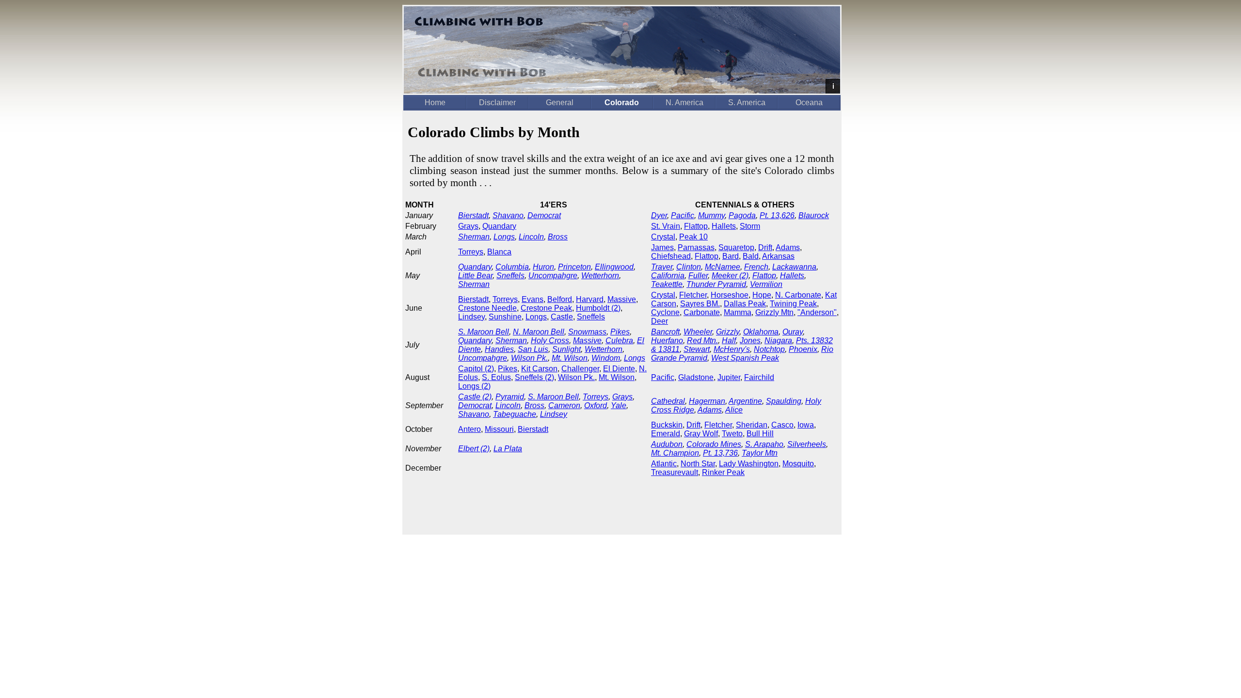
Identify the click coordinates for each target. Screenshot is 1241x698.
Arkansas (778, 256)
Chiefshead (671, 256)
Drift (765, 247)
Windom (605, 358)
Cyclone (665, 312)
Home (435, 102)
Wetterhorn (600, 275)
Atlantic (664, 464)
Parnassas (696, 247)
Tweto (732, 433)
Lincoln (531, 237)
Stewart (697, 349)
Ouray (792, 332)
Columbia (512, 267)
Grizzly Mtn (774, 312)
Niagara (778, 340)
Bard (730, 256)
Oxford (595, 405)
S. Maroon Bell (483, 332)
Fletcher (693, 295)
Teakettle (667, 284)
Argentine (745, 401)
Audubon (667, 444)
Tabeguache (514, 414)
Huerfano (667, 340)
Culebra (619, 340)
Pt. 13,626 (777, 215)
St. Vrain (665, 226)
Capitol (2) (476, 369)
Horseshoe (729, 295)
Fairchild (759, 377)
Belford (559, 299)
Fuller (698, 275)
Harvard (590, 299)
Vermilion (766, 284)
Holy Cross (550, 340)
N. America (684, 102)
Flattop (696, 226)
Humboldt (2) (598, 308)
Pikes (620, 332)
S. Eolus (496, 377)
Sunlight (566, 349)
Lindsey (471, 317)
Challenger (580, 369)
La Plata (507, 448)
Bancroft (665, 332)
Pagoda (742, 215)
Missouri (499, 429)
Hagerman (707, 401)
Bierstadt (473, 215)
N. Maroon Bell (538, 332)
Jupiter (728, 377)
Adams (788, 247)
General (559, 102)
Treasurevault (674, 472)
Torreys (470, 252)
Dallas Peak (745, 304)
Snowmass (587, 332)
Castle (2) (475, 397)
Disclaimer (497, 102)
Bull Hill (760, 433)
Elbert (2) (474, 448)
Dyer (659, 215)
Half (729, 340)
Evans (532, 299)
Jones (750, 340)
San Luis (533, 349)
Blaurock (813, 215)
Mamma (737, 312)
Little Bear (475, 275)
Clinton (688, 267)
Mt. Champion (675, 453)
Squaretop (736, 247)
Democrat (544, 215)
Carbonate (702, 312)
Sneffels (510, 275)
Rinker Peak (723, 472)
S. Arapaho (764, 444)
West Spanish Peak (745, 358)
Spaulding (783, 401)
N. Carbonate (798, 295)
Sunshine (505, 317)
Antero (469, 429)
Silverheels (806, 444)
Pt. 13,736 (720, 453)
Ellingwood (614, 267)
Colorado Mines (713, 444)
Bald (751, 256)
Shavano (508, 215)
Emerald (665, 433)
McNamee (722, 267)
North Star (698, 464)
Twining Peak (793, 304)
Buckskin (667, 425)
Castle (562, 317)
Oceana (809, 102)
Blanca (499, 252)
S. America (746, 102)
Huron (543, 267)
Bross (558, 237)
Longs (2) (474, 386)
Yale (618, 405)
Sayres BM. (700, 304)
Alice (734, 410)
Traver (661, 267)
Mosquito (798, 464)
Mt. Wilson (570, 358)
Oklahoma (761, 332)
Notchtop (769, 349)
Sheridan (751, 425)
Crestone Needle (487, 308)
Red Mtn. (702, 340)
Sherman (474, 237)
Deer (659, 321)
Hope (761, 295)
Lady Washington (749, 464)
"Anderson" (817, 312)
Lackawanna (794, 267)
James (662, 247)
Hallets (724, 226)
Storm (750, 226)
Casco (782, 425)
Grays (468, 226)
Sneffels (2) (534, 377)
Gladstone (696, 377)
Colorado (622, 102)
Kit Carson (539, 369)
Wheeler (698, 332)
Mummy (711, 215)
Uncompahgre (552, 275)
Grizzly (727, 332)
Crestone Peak (546, 308)
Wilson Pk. (529, 358)
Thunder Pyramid (716, 284)
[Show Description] (833, 86)
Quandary (499, 226)
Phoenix (803, 349)
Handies (499, 349)
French (756, 267)
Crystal (663, 237)
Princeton (574, 267)
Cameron (564, 405)
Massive (621, 299)
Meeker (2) (730, 275)
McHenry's (732, 349)
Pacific (682, 215)
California (667, 275)
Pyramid (509, 397)
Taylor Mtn (760, 453)
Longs (504, 237)
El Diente (619, 369)
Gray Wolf (701, 433)
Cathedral (668, 401)
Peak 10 (693, 237)
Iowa (805, 425)
